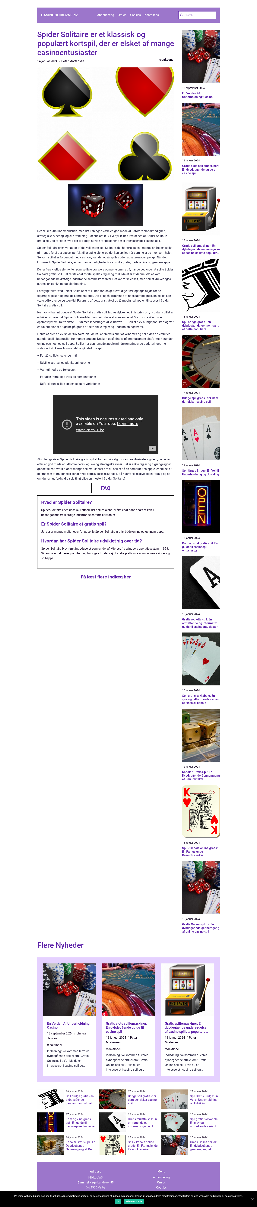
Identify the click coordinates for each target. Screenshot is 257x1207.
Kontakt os (151, 15)
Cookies (135, 15)
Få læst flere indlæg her (106, 577)
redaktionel (166, 59)
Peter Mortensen (72, 61)
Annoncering (105, 15)
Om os (122, 15)
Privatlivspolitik (134, 1201)
